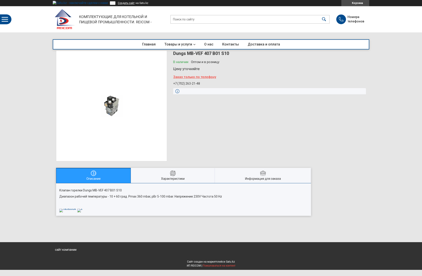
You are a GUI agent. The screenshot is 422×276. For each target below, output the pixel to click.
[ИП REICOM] (65, 19)
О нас (208, 44)
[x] (79, 209)
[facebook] (67, 209)
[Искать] (324, 19)
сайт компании (65, 249)
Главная (149, 44)
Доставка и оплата (264, 44)
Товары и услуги (178, 44)
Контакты (230, 44)
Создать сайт (126, 3)
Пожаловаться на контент (219, 265)
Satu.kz (230, 261)
